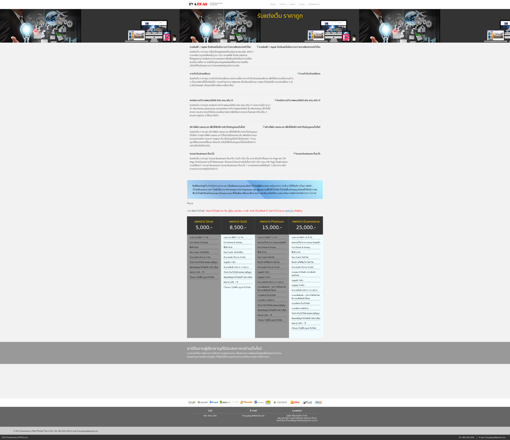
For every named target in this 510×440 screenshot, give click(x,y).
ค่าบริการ (283, 4)
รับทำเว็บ (289, 211)
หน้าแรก (273, 4)
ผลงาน (292, 4)
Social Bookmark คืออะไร (202, 154)
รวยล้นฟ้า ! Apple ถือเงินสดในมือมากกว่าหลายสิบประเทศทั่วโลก (220, 47)
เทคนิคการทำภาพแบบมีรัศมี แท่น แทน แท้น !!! (211, 100)
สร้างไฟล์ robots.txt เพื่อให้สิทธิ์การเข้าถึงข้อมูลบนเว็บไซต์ (217, 127)
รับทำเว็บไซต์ (310, 193)
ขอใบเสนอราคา (314, 4)
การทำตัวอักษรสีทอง (200, 74)
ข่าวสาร (302, 4)
